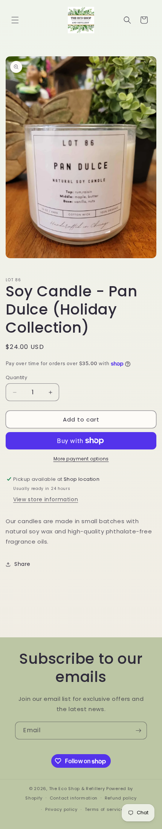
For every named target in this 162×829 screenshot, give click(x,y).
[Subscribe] (138, 730)
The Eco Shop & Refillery (77, 789)
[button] (15, 20)
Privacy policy (61, 809)
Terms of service (104, 809)
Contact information (74, 798)
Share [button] (22, 564)
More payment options (81, 459)
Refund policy (121, 798)
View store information (45, 499)
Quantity (16, 377)
